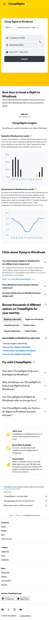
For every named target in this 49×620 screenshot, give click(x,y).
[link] (8, 609)
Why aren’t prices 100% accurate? (18, 505)
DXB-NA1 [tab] (24, 114)
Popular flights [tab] (31, 331)
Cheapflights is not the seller (16, 496)
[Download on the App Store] (23, 598)
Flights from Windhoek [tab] (34, 319)
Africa (18, 515)
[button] (4, 4)
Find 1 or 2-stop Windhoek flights (16, 279)
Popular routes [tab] (29, 325)
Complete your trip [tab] (11, 325)
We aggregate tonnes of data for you (19, 501)
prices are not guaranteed (12, 489)
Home (11, 515)
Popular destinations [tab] (12, 331)
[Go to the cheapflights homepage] (18, 4)
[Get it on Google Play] (8, 598)
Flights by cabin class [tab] (12, 319)
